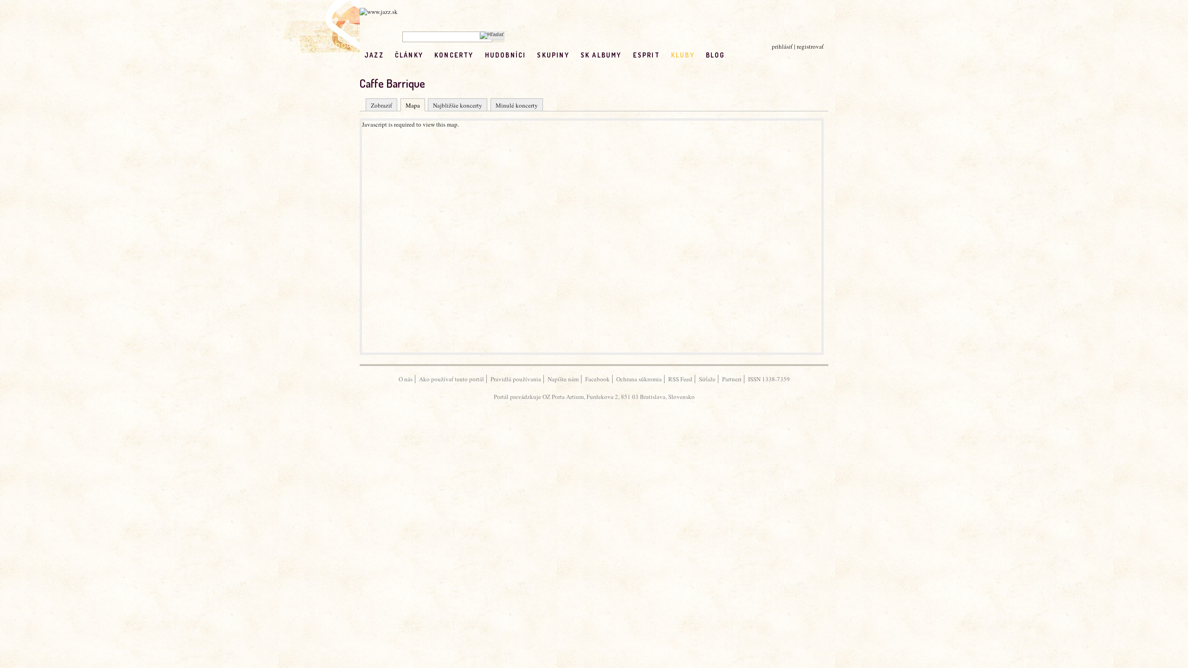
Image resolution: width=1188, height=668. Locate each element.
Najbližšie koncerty (457, 105)
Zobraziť (381, 105)
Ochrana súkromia (639, 379)
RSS (755, 55)
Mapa (413, 105)
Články (409, 55)
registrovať (810, 46)
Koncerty (454, 55)
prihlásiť (782, 46)
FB (735, 55)
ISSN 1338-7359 (769, 379)
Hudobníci (505, 55)
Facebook (597, 379)
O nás (406, 379)
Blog (715, 55)
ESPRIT (646, 55)
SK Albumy (601, 55)
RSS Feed (680, 379)
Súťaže (707, 379)
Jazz (374, 55)
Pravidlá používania (516, 379)
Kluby (683, 55)
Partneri (732, 379)
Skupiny (553, 55)
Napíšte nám (563, 379)
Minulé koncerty (517, 105)
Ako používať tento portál (451, 379)
